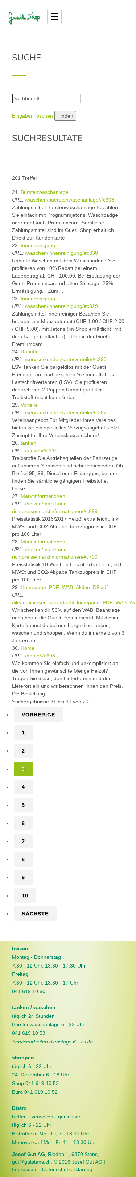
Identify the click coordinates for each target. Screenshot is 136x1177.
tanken (28, 443)
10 (25, 895)
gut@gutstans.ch (31, 1162)
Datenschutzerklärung (67, 1169)
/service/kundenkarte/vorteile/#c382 (66, 412)
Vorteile (29, 405)
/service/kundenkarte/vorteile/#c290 (66, 359)
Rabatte (30, 352)
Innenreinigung (38, 245)
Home (27, 648)
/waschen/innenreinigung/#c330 (61, 253)
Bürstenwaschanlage (45, 192)
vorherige (38, 714)
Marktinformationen (43, 496)
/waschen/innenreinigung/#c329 (61, 306)
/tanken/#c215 (41, 450)
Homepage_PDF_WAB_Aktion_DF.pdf (64, 587)
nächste (35, 913)
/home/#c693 (40, 656)
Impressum (25, 1169)
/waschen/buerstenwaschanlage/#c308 (69, 200)
